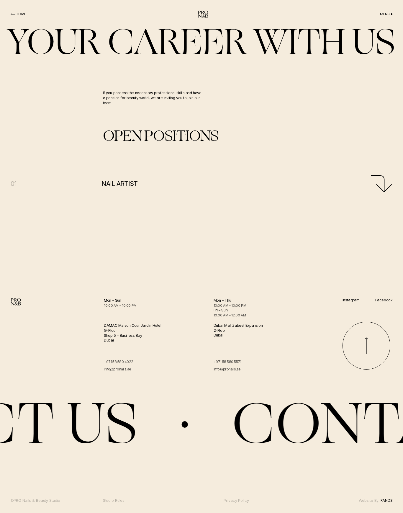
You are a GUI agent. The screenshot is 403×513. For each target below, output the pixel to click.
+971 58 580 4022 (118, 362)
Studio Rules (113, 501)
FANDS (386, 500)
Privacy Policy (236, 501)
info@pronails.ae (117, 369)
